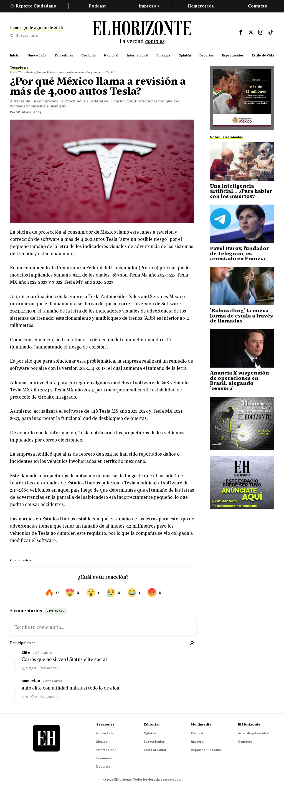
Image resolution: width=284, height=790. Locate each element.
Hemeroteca (200, 6)
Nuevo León (105, 733)
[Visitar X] (250, 32)
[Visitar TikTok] (270, 32)
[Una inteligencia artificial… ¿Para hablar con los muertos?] (242, 161)
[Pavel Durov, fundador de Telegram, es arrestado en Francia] (242, 224)
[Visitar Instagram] (260, 32)
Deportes (103, 766)
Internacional (107, 750)
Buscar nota (27, 35)
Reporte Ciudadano (34, 6)
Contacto (257, 6)
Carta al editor (155, 750)
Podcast (97, 6)
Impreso (149, 6)
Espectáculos (154, 741)
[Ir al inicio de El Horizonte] (142, 32)
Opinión (150, 733)
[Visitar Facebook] (240, 32)
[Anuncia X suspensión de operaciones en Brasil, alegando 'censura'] (242, 348)
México (102, 741)
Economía (104, 758)
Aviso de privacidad (253, 733)
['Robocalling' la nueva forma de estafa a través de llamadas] (242, 286)
